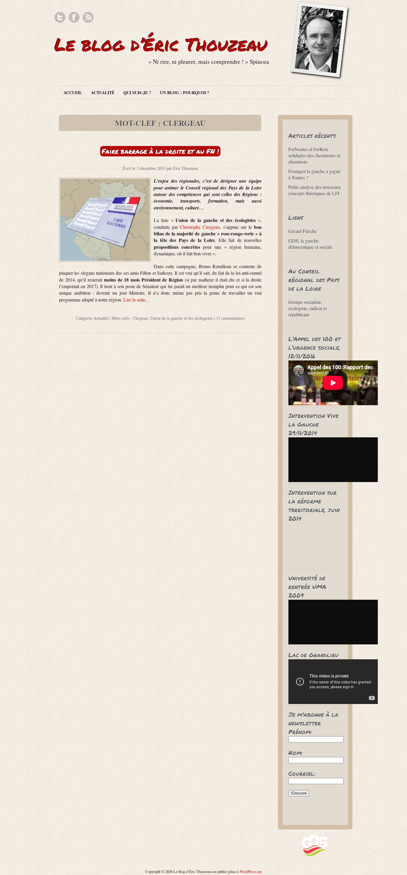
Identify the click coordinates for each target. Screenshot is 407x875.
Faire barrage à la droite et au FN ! (160, 151)
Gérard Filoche (302, 231)
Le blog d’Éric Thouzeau (161, 44)
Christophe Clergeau (200, 227)
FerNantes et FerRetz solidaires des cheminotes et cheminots (314, 155)
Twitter (60, 17)
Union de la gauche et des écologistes (181, 318)
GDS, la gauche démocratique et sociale (310, 243)
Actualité (102, 92)
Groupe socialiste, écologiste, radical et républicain (307, 308)
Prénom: (300, 732)
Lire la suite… (136, 299)
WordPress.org (251, 871)
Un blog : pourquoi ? (184, 92)
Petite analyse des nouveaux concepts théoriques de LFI (314, 190)
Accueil (72, 92)
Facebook (74, 17)
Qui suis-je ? (137, 92)
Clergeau (140, 318)
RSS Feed (88, 17)
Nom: (295, 752)
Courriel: (302, 773)
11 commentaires (230, 318)
